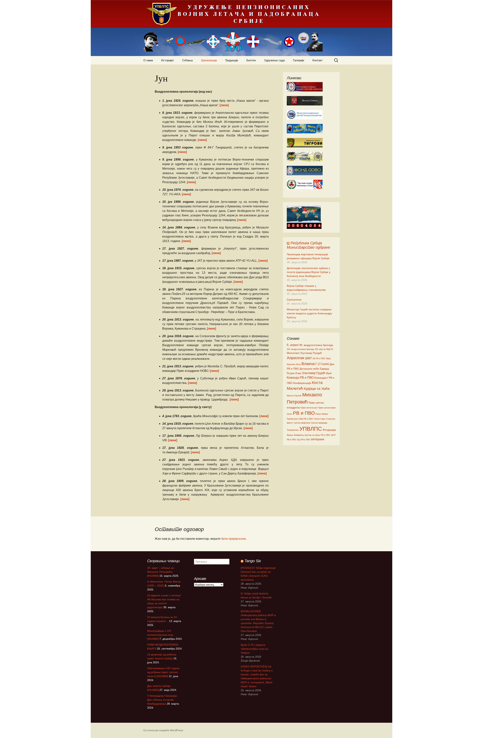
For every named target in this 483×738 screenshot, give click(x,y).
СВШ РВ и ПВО (305, 419)
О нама (148, 60)
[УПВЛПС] (241, 28)
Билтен (251, 60)
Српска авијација (319, 423)
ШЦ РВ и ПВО (303, 439)
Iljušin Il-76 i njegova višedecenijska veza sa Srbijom (254, 648)
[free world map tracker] (304, 214)
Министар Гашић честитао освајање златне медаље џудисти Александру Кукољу (309, 313)
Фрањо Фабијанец (295, 435)
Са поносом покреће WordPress (163, 730)
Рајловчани (292, 419)
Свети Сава (319, 419)
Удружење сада (274, 60)
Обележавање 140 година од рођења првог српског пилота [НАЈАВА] (163, 672)
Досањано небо (309, 368)
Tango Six (253, 561)
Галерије (298, 60)
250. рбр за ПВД (322, 349)
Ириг (329, 373)
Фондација (329, 429)
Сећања (187, 60)
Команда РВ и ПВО (300, 377)
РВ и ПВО (304, 413)
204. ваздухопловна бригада (300, 349)
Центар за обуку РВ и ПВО (317, 435)
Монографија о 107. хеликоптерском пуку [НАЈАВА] (160, 634)
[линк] (224, 105)
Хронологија (209, 60)
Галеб (325, 364)
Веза (298, 364)
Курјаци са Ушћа (317, 389)
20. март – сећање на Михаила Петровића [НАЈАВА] (160, 571)
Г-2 (317, 364)
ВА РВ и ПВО (319, 358)
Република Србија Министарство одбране (308, 245)
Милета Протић (294, 395)
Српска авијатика (302, 423)
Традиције (231, 60)
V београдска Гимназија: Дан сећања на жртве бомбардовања (162, 699)
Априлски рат (299, 358)
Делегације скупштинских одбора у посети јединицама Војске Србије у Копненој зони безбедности (308, 272)
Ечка (298, 373)
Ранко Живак (321, 414)
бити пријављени (233, 538)
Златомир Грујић (313, 373)
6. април (292, 345)
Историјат (167, 60)
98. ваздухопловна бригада (316, 345)
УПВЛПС (310, 429)
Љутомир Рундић (311, 352)
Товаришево (293, 430)
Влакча (308, 363)
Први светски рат (309, 408)
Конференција (302, 382)
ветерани (317, 439)
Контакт (317, 60)
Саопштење (294, 299)
